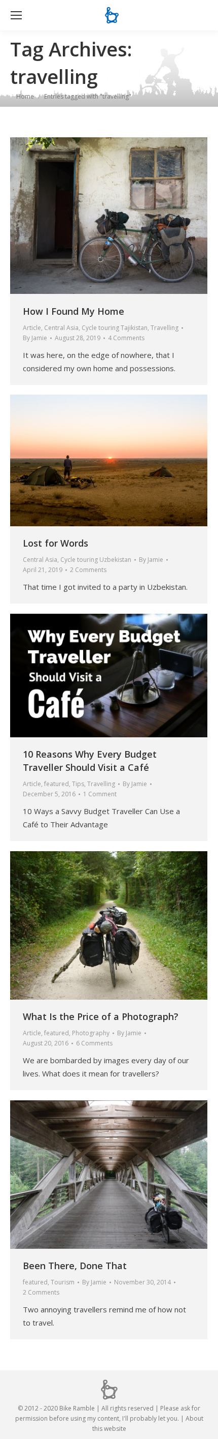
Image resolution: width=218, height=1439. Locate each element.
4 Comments (126, 338)
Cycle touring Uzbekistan (95, 559)
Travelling (164, 327)
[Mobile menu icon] (16, 15)
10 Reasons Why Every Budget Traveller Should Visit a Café (90, 760)
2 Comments (88, 569)
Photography (91, 1033)
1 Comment (100, 794)
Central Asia (61, 327)
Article (32, 327)
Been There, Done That (75, 1266)
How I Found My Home (73, 311)
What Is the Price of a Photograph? (100, 1016)
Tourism (63, 1282)
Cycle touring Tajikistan (115, 327)
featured (56, 784)
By (35, 338)
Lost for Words (55, 543)
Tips (78, 784)
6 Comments (94, 1043)
